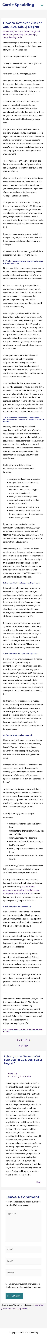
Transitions (8, 37)
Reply (38, 1182)
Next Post (23, 1046)
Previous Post (23, 1040)
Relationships (30, 34)
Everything (19, 34)
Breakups (18, 31)
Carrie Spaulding (18, 5)
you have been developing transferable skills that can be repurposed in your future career (21, 890)
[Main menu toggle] (42, 5)
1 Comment (8, 31)
